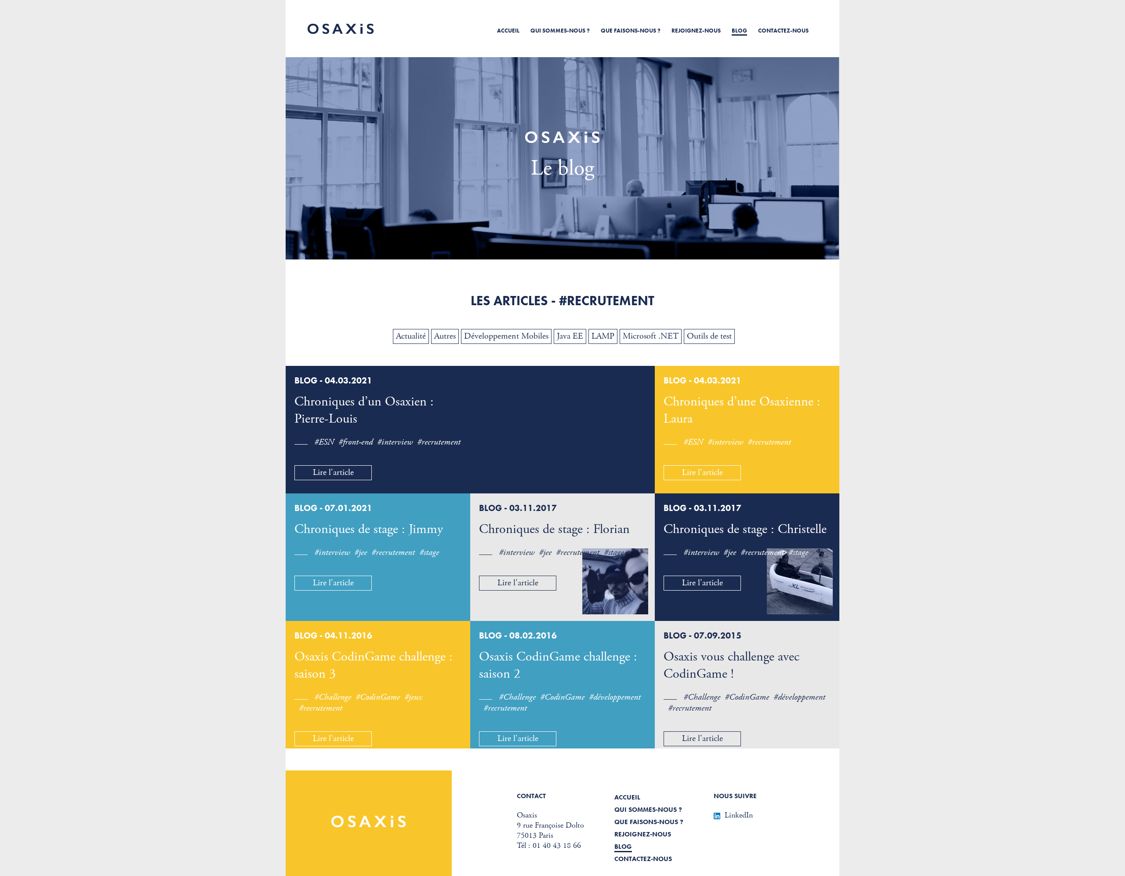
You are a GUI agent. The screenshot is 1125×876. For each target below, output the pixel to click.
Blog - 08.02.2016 (518, 635)
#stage (429, 552)
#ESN (324, 442)
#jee (360, 552)
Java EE (570, 336)
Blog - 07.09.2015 (702, 635)
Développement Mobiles (506, 336)
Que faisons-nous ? (630, 30)
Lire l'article (333, 472)
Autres (445, 336)
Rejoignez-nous (696, 30)
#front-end (355, 442)
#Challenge (332, 697)
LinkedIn (739, 815)
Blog (739, 30)
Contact (531, 796)
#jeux (413, 697)
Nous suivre (735, 796)
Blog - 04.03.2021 (333, 380)
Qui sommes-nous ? (560, 30)
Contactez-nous (783, 30)
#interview (395, 442)
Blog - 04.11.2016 (333, 635)
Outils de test (709, 336)
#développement (615, 697)
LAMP (603, 336)
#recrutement (439, 442)
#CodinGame (378, 697)
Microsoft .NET (651, 336)
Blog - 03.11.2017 (518, 508)
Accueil (508, 30)
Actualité (411, 336)
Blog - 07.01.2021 (333, 508)
